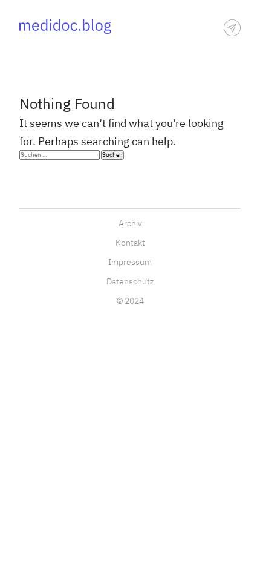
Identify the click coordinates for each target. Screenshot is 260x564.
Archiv (130, 223)
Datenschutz (130, 282)
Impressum (130, 262)
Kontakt (130, 243)
